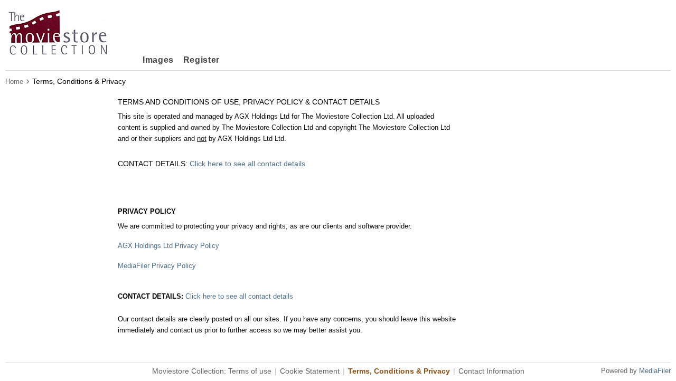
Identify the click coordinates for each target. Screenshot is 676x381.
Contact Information (491, 371)
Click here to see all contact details (247, 163)
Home (14, 81)
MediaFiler (655, 371)
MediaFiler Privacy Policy (157, 266)
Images (158, 59)
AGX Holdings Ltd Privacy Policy (168, 246)
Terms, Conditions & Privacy (399, 371)
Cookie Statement (310, 371)
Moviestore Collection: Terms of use (211, 371)
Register (201, 59)
